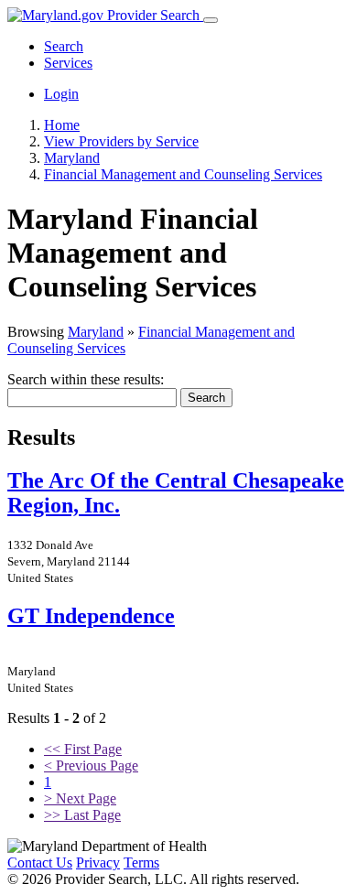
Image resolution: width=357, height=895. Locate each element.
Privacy (98, 862)
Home (62, 125)
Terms (141, 862)
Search (63, 46)
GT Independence (91, 616)
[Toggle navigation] (210, 20)
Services (68, 62)
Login (61, 94)
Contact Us (39, 862)
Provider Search (153, 15)
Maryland (96, 332)
